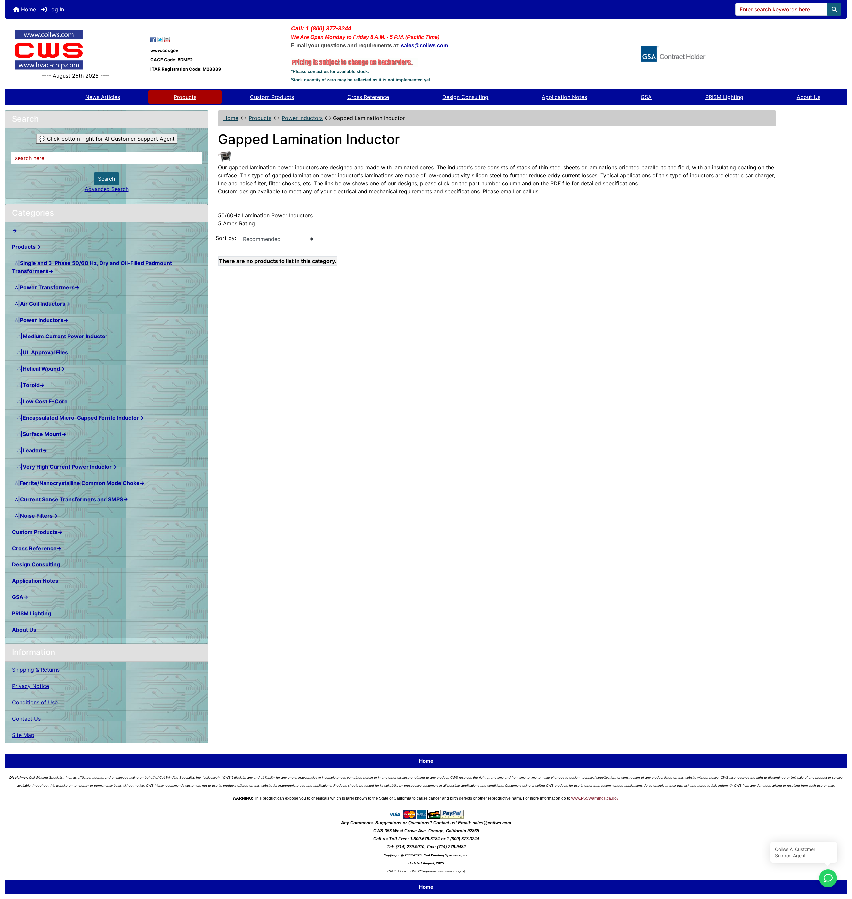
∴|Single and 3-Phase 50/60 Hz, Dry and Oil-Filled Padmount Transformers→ (92, 267)
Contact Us (26, 718)
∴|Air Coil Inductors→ (41, 303)
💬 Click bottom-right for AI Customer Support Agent (107, 138)
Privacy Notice (30, 686)
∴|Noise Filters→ (35, 515)
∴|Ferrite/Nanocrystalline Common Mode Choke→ (78, 483)
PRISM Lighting (724, 97)
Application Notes (564, 97)
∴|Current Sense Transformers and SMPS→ (70, 499)
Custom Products (272, 97)
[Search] (834, 9)
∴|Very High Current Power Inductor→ (64, 466)
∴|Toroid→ (28, 385)
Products (185, 97)
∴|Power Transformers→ (46, 287)
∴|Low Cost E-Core (40, 401)
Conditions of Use (35, 702)
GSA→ (20, 597)
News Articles (102, 97)
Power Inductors (302, 118)
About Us (808, 97)
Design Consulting (465, 97)
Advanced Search (107, 189)
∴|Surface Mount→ (39, 434)
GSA (646, 97)
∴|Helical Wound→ (38, 368)
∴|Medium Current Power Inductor (59, 336)
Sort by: (226, 238)
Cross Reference (368, 97)
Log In (55, 9)
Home (27, 9)
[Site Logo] (75, 50)
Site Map (23, 735)
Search (106, 178)
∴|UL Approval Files (40, 352)
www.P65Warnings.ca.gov (594, 798)
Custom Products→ (37, 532)
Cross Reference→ (37, 548)
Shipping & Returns (36, 669)
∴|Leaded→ (29, 450)
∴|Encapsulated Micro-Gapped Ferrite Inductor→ (78, 417)
